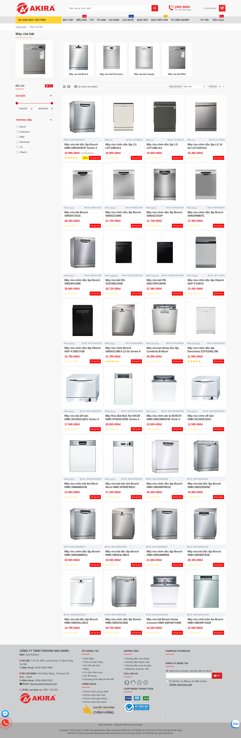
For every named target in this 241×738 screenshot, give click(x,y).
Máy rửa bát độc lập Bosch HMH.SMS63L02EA (81, 621)
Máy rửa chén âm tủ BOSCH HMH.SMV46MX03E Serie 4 (164, 417)
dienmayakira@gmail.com (43, 683)
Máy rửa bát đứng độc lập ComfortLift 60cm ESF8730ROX (163, 351)
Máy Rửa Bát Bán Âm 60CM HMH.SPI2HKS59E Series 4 (122, 417)
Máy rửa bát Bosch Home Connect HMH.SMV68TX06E (164, 621)
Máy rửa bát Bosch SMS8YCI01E (76, 214)
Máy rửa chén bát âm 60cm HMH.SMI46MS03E (81, 485)
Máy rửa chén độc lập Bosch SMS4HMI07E (205, 214)
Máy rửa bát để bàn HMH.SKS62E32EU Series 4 (81, 417)
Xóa (50, 86)
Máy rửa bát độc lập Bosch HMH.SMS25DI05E (204, 485)
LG (111, 140)
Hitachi (195, 275)
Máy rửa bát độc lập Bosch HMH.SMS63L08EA (122, 553)
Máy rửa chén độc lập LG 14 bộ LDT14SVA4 (205, 146)
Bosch (71, 208)
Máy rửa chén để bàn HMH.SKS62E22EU (201, 417)
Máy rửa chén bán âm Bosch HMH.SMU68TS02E (205, 621)
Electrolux (155, 343)
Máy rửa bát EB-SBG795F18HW (157, 282)
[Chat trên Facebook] (5, 714)
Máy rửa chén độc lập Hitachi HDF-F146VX (206, 282)
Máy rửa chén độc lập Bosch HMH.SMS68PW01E (164, 485)
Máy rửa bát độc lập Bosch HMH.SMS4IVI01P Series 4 (81, 146)
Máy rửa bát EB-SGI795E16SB (115, 282)
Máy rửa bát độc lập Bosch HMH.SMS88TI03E (204, 553)
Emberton (114, 275)
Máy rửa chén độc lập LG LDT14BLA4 (162, 146)
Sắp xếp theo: (176, 86)
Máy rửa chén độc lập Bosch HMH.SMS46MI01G (82, 553)
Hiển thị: (213, 86)
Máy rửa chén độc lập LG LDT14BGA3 (121, 146)
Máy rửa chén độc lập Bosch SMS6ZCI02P (164, 214)
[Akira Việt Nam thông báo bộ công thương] (137, 707)
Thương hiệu (24, 120)
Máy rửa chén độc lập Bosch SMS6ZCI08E (123, 214)
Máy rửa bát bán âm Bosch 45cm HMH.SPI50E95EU (122, 485)
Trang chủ (21, 26)
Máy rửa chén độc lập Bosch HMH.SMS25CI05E (123, 621)
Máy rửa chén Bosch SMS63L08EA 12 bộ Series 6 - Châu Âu (123, 351)
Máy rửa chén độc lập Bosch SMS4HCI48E (82, 282)
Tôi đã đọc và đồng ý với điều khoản (188, 683)
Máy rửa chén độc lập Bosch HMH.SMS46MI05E (164, 553)
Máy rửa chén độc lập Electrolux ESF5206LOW (203, 350)
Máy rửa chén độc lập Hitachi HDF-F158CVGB (82, 350)
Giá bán (20, 95)
